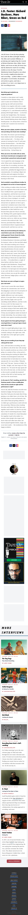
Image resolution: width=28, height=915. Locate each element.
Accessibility (14, 902)
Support (14, 898)
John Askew (4, 21)
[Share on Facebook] (2, 25)
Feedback (14, 895)
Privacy (14, 892)
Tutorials (14, 872)
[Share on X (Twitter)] (5, 25)
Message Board (14, 876)
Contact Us (14, 908)
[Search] (23, 1)
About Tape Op (14, 880)
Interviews (4, 8)
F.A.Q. (14, 905)
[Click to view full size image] (14, 42)
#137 (12, 842)
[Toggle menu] (26, 2)
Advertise (14, 883)
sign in (17, 435)
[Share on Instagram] (9, 25)
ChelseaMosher (19, 21)
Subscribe (14, 886)
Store (14, 889)
